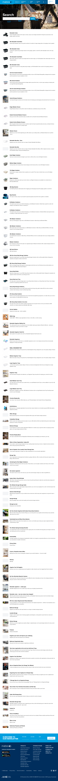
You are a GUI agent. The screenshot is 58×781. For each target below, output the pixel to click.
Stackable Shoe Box (24, 764)
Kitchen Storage (36, 759)
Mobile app (31, 2)
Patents (35, 770)
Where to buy (51, 2)
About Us (48, 751)
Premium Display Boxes (25, 754)
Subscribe (50, 738)
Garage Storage (36, 756)
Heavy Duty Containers (25, 747)
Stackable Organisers (25, 766)
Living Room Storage (37, 751)
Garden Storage (36, 758)
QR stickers (23, 756)
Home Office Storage (37, 749)
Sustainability (29, 770)
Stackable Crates (24, 763)
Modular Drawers (24, 751)
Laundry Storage (36, 754)
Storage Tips (38, 2)
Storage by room (23, 2)
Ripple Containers (24, 758)
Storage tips (49, 749)
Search (33, 18)
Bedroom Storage (36, 747)
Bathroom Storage (36, 753)
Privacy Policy (12, 770)
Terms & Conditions (21, 770)
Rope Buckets (23, 759)
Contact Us (48, 753)
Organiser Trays (24, 753)
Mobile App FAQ (49, 747)
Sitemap (40, 770)
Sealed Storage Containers (26, 761)
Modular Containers (24, 749)
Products (17, 2)
